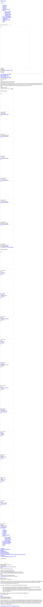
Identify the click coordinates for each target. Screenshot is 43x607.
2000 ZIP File (3, 75)
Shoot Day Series (8, 13)
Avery (1, 501)
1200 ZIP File (3, 76)
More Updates (2, 527)
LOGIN (4, 20)
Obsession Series (8, 14)
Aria (1, 271)
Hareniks (2, 524)
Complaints (2, 555)
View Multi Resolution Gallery (5, 74)
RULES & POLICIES (4, 552)
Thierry (3, 273)
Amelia (1, 317)
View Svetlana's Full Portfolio (5, 77)
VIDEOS (4, 7)
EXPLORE (5, 5)
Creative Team (7, 15)
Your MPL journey (3, 576)
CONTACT (2, 548)
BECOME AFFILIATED (5, 553)
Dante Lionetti (4, 411)
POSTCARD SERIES (7, 16)
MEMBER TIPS (3, 551)
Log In (11, 568)
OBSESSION (5, 18)
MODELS (4, 8)
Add (12, 88)
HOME (4, 529)
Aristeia (1, 478)
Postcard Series (7, 12)
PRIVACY (2, 550)
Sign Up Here (10, 247)
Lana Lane (2, 294)
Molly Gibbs (2, 409)
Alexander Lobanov (9, 70)
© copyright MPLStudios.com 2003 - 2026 (8, 556)
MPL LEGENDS (6, 9)
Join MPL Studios (3, 566)
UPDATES (5, 6)
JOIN (4, 21)
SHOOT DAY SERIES (7, 17)
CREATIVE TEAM (6, 19)
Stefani (1, 432)
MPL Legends (7, 11)
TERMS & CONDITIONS (5, 549)
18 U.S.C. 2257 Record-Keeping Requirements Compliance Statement (12, 554)
